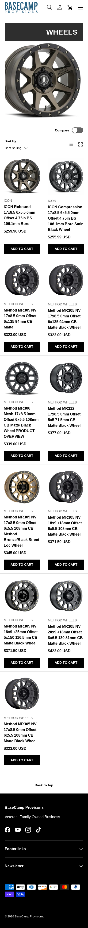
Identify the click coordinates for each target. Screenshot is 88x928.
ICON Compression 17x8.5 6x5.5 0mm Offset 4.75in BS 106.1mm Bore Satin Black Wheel (66, 218)
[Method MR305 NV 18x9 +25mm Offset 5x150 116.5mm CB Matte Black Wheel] (22, 595)
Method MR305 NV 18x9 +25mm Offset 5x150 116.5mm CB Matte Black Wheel (21, 634)
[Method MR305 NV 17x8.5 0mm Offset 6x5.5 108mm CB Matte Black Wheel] (22, 693)
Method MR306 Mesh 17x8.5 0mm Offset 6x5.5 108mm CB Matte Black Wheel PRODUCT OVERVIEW (21, 422)
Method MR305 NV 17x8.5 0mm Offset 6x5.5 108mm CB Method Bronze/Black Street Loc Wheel (21, 531)
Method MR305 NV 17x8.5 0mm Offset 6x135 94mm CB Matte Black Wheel (64, 318)
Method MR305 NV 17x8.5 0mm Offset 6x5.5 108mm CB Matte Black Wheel (20, 732)
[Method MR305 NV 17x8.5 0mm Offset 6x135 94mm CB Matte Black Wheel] (66, 280)
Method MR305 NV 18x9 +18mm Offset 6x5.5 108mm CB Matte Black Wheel (65, 525)
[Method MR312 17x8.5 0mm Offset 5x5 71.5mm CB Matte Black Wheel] (66, 377)
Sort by (10, 141)
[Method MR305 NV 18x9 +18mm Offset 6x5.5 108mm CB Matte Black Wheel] (66, 487)
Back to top (44, 785)
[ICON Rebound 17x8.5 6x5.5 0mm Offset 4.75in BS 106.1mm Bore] (22, 176)
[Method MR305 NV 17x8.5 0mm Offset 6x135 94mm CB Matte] (22, 280)
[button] (70, 7)
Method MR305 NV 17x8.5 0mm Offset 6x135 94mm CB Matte (20, 318)
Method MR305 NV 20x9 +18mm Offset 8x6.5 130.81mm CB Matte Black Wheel (65, 634)
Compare (62, 130)
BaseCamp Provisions (29, 916)
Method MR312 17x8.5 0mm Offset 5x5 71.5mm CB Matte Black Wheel (64, 417)
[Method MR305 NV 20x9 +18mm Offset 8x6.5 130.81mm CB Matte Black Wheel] (66, 595)
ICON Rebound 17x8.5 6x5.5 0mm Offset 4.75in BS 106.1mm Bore (19, 215)
